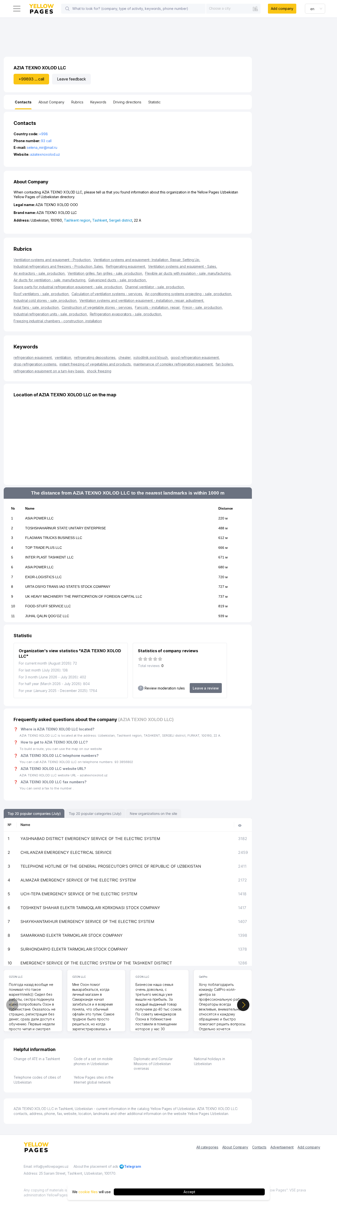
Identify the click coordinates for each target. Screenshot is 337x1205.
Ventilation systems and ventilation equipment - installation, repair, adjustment (141, 300)
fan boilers (225, 364)
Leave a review (206, 688)
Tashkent (99, 220)
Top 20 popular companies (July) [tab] (34, 813)
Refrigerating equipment (126, 266)
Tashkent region (77, 220)
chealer (124, 357)
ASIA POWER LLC (39, 518)
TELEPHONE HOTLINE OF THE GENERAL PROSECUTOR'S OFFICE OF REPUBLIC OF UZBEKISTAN (110, 866)
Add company (282, 8)
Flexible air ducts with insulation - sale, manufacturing (188, 273)
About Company (235, 1147)
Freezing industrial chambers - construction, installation (58, 321)
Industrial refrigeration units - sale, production (51, 314)
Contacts (259, 1147)
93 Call (46, 141)
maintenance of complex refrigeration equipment (173, 364)
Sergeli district (120, 220)
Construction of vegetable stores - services (97, 307)
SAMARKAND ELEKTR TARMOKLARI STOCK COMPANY (71, 935)
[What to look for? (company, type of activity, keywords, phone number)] (67, 8)
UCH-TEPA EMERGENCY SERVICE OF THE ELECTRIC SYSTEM (78, 893)
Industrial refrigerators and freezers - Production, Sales (59, 266)
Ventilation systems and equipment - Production (53, 260)
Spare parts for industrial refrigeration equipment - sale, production (68, 287)
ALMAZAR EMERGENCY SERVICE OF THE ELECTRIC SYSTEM (78, 880)
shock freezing (99, 371)
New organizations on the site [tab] (153, 813)
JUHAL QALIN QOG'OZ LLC (47, 616)
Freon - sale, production (203, 307)
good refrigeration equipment (195, 357)
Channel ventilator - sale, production (155, 287)
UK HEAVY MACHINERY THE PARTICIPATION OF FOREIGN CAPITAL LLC (83, 596)
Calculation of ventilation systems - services (107, 294)
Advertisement (282, 1147)
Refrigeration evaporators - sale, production (126, 314)
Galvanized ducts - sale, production (117, 280)
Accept (189, 1192)
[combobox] (233, 8)
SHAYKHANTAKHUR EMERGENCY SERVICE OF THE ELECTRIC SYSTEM (87, 921)
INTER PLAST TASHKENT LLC (49, 557)
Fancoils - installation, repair (157, 307)
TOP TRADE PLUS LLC (43, 548)
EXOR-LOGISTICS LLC (43, 577)
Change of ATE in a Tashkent (37, 1059)
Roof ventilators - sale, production (42, 294)
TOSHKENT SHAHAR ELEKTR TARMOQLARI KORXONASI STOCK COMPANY (90, 907)
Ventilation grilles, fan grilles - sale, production (105, 273)
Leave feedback (71, 79)
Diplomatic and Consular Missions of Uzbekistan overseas (153, 1064)
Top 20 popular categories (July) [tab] (95, 813)
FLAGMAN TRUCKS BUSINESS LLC (53, 538)
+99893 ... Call (31, 79)
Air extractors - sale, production (40, 273)
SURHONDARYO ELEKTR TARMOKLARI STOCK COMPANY (74, 949)
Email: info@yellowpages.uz (46, 1166)
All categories (207, 1147)
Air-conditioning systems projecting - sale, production (188, 294)
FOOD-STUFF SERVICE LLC (48, 606)
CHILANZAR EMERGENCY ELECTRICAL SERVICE (66, 852)
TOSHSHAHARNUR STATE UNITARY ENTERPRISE (65, 528)
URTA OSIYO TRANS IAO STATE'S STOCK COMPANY (67, 587)
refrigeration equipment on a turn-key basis (49, 371)
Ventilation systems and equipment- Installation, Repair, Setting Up (147, 260)
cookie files (87, 1192)
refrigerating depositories (95, 357)
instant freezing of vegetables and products (95, 364)
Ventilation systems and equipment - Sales (182, 266)
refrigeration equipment (33, 357)
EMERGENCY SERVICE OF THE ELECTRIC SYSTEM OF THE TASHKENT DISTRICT (96, 962)
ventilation (63, 357)
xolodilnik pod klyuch (151, 357)
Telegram (132, 1166)
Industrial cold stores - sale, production (45, 300)
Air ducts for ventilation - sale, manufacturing (50, 280)
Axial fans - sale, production (37, 307)
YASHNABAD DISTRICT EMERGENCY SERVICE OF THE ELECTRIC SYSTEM (90, 838)
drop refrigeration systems (35, 364)
